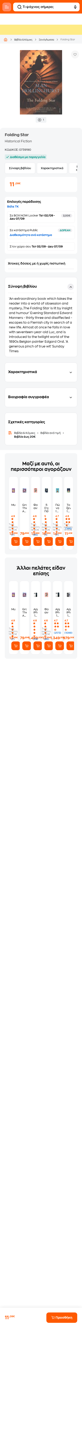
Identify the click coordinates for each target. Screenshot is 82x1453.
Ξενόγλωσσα (46, 40)
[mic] (75, 7)
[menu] (6, 7)
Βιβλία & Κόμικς (23, 40)
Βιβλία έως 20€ (25, 436)
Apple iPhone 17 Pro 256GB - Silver (57, 612)
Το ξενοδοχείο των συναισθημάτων (68, 508)
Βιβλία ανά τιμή (50, 433)
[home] (5, 39)
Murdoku (13, 504)
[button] (41, 317)
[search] (19, 7)
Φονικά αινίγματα (35, 506)
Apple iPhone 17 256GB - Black (68, 612)
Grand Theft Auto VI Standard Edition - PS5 (24, 508)
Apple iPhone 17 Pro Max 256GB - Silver (35, 612)
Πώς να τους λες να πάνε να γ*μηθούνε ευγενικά (57, 508)
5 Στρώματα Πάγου (46, 508)
